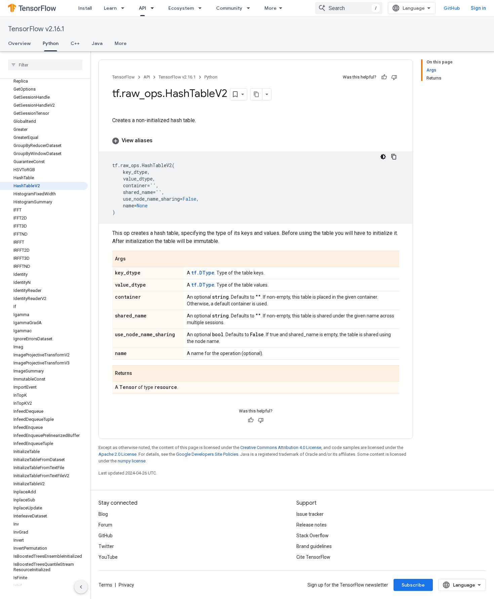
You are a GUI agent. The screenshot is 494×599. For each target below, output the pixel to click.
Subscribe (413, 585)
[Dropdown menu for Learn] (125, 8)
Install (85, 8)
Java (97, 43)
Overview (19, 43)
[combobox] (348, 8)
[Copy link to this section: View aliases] (159, 141)
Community (229, 8)
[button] (255, 141)
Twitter (106, 546)
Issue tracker (310, 514)
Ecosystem (181, 8)
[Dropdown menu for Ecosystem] (202, 8)
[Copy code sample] (393, 156)
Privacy (126, 585)
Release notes (311, 525)
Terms (105, 585)
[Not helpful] (394, 77)
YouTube (108, 557)
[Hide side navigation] (81, 587)
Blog (103, 514)
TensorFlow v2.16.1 (36, 29)
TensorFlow (123, 77)
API (142, 8)
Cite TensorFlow (313, 557)
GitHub (452, 8)
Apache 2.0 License (117, 454)
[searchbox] (45, 64)
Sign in (478, 8)
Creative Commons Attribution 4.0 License (280, 447)
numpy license (132, 460)
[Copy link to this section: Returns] (139, 374)
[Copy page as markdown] (256, 94)
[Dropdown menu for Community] (250, 8)
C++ (75, 43)
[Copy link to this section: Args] (132, 259)
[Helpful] (384, 77)
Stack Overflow (312, 535)
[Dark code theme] (383, 156)
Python (50, 43)
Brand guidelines (314, 546)
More (270, 8)
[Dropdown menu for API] (154, 8)
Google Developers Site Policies (207, 454)
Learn (110, 8)
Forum (105, 525)
